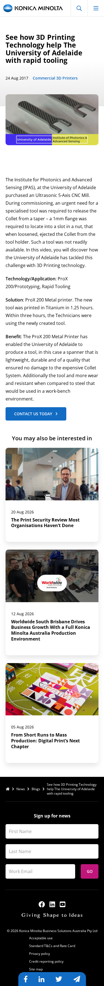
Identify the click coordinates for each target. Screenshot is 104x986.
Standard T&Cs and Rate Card (52, 945)
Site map (36, 969)
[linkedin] (52, 904)
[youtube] (62, 904)
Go (90, 871)
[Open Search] (79, 8)
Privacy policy (39, 953)
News (20, 789)
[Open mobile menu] (95, 8)
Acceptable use (41, 938)
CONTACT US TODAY (33, 413)
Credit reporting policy (46, 961)
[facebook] (42, 904)
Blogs (36, 789)
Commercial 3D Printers (55, 78)
